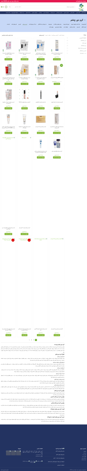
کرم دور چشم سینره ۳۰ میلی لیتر (24, 227)
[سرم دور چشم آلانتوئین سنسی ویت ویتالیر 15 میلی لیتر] (8, 45)
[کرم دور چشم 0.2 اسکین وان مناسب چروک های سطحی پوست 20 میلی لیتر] (8, 69)
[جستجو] (10, 6)
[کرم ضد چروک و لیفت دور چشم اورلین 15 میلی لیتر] (56, 45)
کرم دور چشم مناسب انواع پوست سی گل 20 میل (8, 228)
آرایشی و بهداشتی (55, 35)
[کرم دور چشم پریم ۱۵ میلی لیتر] (40, 119)
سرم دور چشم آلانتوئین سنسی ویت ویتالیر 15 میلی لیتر (8, 53)
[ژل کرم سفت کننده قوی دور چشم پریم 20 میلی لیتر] (56, 119)
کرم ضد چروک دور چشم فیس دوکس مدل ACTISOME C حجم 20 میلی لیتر (8, 127)
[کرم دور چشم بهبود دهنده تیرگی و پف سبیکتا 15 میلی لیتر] (8, 283)
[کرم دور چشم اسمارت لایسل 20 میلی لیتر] (40, 283)
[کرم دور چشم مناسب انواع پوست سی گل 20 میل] (8, 182)
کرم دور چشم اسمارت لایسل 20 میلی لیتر (40, 329)
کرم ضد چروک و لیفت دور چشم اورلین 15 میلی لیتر (56, 53)
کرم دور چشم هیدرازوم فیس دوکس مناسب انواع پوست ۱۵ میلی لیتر (41, 152)
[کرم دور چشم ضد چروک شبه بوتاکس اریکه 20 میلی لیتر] (24, 283)
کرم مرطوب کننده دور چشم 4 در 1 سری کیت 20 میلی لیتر (40, 78)
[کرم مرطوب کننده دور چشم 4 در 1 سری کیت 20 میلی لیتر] (40, 69)
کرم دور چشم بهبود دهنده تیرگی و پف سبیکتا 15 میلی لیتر (8, 329)
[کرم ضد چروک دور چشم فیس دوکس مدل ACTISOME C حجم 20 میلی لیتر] (8, 119)
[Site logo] (81, 6)
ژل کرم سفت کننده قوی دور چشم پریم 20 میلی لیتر (56, 127)
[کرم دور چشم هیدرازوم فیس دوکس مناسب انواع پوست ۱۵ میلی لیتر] (40, 143)
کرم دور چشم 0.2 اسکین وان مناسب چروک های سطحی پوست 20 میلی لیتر (8, 79)
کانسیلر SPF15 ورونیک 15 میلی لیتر (57, 77)
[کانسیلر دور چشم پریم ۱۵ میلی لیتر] (56, 283)
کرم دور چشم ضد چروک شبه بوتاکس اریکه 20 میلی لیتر (24, 329)
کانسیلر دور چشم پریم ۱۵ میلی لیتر (57, 329)
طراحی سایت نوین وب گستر (4, 469)
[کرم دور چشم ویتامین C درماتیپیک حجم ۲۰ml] (24, 119)
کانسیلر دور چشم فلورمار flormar (24, 102)
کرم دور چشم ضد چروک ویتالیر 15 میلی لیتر (24, 53)
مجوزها (85, 451)
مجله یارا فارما (84, 459)
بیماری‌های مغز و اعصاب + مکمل (58, 458)
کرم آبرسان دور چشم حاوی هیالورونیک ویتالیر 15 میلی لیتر (40, 53)
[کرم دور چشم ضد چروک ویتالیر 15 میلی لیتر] (24, 45)
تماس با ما (84, 454)
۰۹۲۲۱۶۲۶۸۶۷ (38, 456)
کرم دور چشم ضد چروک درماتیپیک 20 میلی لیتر (8, 102)
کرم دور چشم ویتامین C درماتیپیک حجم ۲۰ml (24, 127)
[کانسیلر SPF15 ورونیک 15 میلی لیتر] (56, 69)
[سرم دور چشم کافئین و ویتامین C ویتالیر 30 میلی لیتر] (24, 69)
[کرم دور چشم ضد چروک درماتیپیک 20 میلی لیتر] (8, 94)
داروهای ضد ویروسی (60, 465)
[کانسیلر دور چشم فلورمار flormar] (24, 94)
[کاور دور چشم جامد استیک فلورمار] (56, 94)
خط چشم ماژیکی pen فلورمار (41, 102)
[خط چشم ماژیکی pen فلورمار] (40, 94)
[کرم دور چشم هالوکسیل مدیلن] (56, 143)
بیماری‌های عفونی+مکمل (60, 454)
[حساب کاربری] (6, 7)
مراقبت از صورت (48, 35)
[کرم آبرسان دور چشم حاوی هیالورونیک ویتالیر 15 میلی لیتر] (40, 45)
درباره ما (84, 453)
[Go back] (84, 20)
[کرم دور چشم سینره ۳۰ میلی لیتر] (24, 182)
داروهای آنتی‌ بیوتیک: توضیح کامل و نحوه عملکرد (56, 461)
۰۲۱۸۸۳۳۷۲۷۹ (38, 455)
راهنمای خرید (84, 458)
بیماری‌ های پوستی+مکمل (60, 451)
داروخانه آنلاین (61, 35)
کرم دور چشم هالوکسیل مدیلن (57, 151)
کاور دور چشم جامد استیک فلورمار (57, 102)
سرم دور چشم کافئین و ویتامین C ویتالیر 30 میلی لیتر (24, 78)
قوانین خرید (84, 456)
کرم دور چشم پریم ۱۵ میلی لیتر (41, 126)
